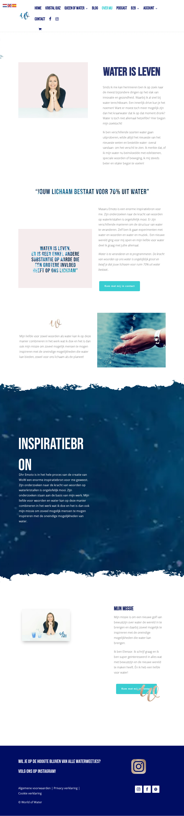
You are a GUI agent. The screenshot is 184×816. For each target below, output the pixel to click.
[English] (9, 5)
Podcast (121, 8)
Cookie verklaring (30, 793)
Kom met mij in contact (120, 286)
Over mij (107, 8)
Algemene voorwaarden (34, 788)
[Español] (14, 5)
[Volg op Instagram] (138, 789)
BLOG (95, 8)
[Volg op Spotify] (155, 789)
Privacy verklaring (66, 788)
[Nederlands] (5, 5)
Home (38, 8)
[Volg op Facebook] (147, 789)
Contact (40, 19)
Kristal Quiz (53, 8)
